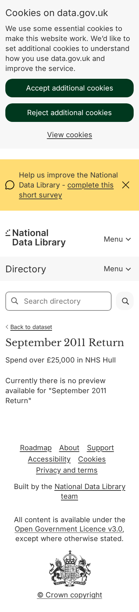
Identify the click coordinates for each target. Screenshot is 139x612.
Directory (25, 268)
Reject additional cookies (69, 112)
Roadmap (36, 447)
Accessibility (49, 459)
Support (100, 447)
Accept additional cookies (69, 88)
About (69, 447)
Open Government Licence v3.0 (68, 529)
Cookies (92, 459)
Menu (113, 239)
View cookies (69, 134)
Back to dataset (31, 326)
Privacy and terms (67, 470)
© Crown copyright (69, 595)
